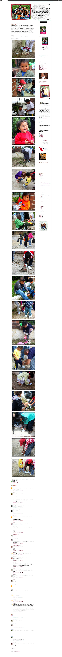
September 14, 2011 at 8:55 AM (18, 566)
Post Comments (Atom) (16, 651)
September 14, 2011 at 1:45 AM (18, 502)
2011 (41, 177)
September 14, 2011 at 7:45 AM (18, 543)
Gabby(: (14, 579)
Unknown (14, 486)
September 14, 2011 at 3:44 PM (18, 597)
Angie (13, 504)
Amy (13, 635)
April (41, 210)
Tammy (14, 584)
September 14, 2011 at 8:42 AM (18, 560)
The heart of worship (43, 190)
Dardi (13, 522)
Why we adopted (41, 66)
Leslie (13, 568)
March (42, 211)
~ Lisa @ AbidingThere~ (16, 509)
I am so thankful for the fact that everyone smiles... (44, 189)
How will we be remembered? (42, 60)
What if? (40, 59)
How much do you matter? (42, 63)
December (42, 178)
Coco (13, 603)
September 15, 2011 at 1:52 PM (18, 617)
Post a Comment (13, 648)
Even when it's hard (41, 65)
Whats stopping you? (41, 62)
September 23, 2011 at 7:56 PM (18, 646)
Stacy (13, 552)
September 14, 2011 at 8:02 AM (18, 550)
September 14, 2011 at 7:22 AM (18, 532)
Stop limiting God (41, 58)
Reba (13, 492)
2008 (41, 217)
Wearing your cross (41, 69)
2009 (41, 216)
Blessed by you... (43, 197)
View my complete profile (43, 118)
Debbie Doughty (15, 619)
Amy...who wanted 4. (15, 534)
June (41, 208)
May (41, 209)
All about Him (41, 64)
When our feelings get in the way (43, 68)
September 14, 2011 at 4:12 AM (18, 513)
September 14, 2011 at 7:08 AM (18, 524)
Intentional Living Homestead (16, 545)
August (42, 206)
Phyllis (13, 613)
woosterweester (14, 556)
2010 (41, 215)
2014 (41, 174)
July (41, 207)
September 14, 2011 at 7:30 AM (18, 536)
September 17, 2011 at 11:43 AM (18, 640)
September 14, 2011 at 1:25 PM (18, 577)
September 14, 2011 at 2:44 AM (18, 507)
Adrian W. (14, 515)
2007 (41, 218)
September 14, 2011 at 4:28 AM (18, 520)
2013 (41, 175)
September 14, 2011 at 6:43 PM (18, 601)
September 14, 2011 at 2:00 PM (18, 582)
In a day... (42, 203)
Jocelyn (14, 642)
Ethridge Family (15, 538)
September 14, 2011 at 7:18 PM (18, 611)
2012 (41, 176)
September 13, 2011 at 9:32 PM (18, 490)
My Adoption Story (41, 67)
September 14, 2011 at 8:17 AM (18, 554)
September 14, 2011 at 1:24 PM (18, 572)
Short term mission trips (43, 202)
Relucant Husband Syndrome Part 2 (43, 57)
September (42, 182)
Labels (40, 61)
